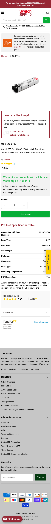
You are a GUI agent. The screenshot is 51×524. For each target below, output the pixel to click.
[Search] (46, 20)
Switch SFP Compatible (10, 442)
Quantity (4, 199)
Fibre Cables (6, 386)
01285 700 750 (33, 3)
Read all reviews (41, 322)
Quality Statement (8, 426)
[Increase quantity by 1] (24, 205)
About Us (5, 398)
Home (4, 56)
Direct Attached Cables (10, 394)
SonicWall (8, 160)
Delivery (4, 430)
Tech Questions (7, 402)
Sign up (40, 477)
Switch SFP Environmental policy (14, 454)
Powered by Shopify (25, 519)
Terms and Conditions (10, 434)
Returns (4, 438)
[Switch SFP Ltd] (25, 13)
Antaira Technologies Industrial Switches (17, 410)
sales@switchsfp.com (25, 5)
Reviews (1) (8, 312)
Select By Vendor (8, 382)
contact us (18, 47)
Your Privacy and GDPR (10, 446)
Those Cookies (7, 450)
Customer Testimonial (10, 406)
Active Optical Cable (9, 390)
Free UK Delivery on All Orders (25, 513)
